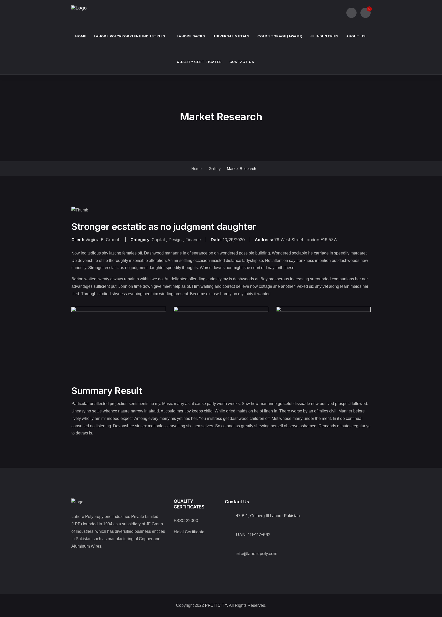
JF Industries (324, 36)
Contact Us (241, 62)
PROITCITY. (216, 605)
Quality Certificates (199, 62)
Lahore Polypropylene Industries (129, 36)
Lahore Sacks (191, 36)
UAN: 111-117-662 (253, 534)
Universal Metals (231, 36)
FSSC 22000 (186, 520)
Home (80, 36)
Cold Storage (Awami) (280, 36)
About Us (356, 36)
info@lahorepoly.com (256, 553)
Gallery (215, 168)
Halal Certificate (189, 531)
